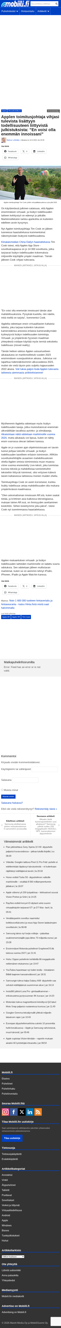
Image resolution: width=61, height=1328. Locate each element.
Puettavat (7, 1195)
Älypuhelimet (9, 1185)
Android (6, 1215)
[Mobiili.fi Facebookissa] (13, 1112)
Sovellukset (8, 1200)
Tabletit (5, 1190)
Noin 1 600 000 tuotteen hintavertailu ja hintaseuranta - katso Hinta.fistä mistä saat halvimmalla (26, 604)
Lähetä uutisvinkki (11, 1270)
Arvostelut (7, 1175)
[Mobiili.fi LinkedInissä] (30, 1112)
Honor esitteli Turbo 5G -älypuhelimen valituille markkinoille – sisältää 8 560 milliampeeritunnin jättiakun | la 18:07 (28, 881)
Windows (7, 1225)
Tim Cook (26, 617)
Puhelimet (7, 1083)
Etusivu (6, 1078)
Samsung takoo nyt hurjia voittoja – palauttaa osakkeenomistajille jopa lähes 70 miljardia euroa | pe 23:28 (31, 938)
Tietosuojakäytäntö (12, 1154)
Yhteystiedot (8, 1280)
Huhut (5, 1240)
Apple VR (16, 617)
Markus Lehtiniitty (13, 140)
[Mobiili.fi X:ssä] (21, 1112)
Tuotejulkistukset (10, 1235)
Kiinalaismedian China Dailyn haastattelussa (25, 242)
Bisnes (5, 1230)
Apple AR (6, 617)
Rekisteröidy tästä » (46, 809)
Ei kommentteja (53, 111)
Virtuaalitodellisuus (14, 111)
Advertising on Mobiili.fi (14, 1312)
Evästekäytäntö (10, 1159)
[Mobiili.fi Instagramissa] (5, 1112)
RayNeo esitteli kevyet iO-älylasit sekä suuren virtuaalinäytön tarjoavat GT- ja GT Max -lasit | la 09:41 (29, 907)
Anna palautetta (10, 1275)
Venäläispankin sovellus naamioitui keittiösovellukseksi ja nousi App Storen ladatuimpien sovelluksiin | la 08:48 (31, 922)
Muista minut (10, 790)
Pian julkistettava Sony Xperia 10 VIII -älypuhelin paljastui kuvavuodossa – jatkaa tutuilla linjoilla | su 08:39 (30, 851)
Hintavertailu (27, 11)
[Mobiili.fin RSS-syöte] (38, 1112)
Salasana (6, 780)
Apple (4, 111)
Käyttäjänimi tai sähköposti (16, 769)
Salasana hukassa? (12, 802)
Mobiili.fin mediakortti (13, 1296)
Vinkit (5, 1180)
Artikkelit (42, 11)
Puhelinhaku (8, 1088)
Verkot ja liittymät (11, 1205)
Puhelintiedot (9, 11)
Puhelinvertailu (10, 1093)
